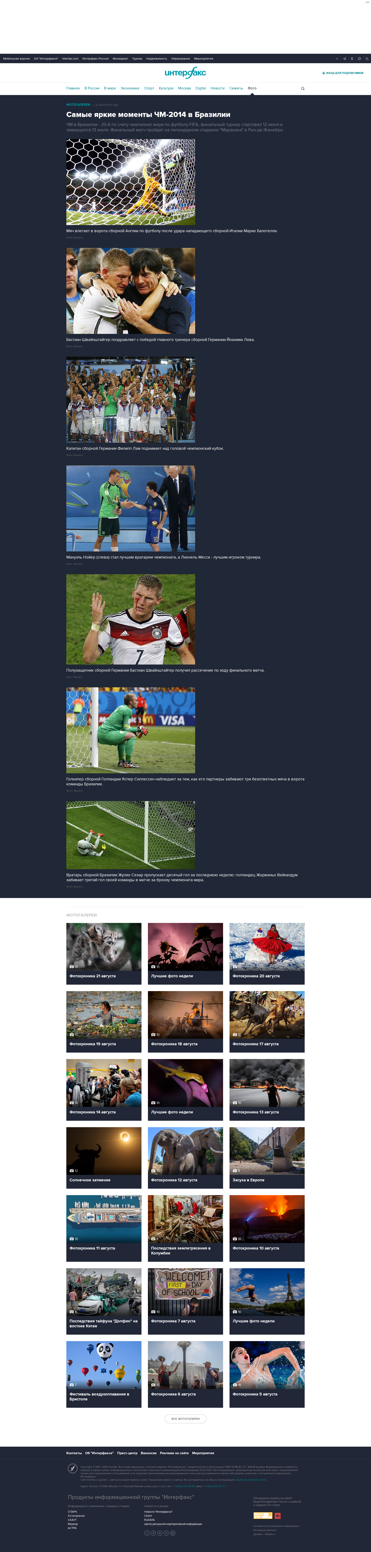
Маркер (73, 1524)
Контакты (74, 1453)
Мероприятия (203, 58)
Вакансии (149, 1453)
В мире (110, 88)
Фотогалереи (78, 105)
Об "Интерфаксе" (46, 58)
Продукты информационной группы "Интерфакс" (131, 1497)
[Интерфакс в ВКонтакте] (160, 1533)
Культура (166, 88)
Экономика (130, 88)
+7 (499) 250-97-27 (214, 1486)
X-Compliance (76, 1516)
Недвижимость (156, 58)
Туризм (137, 58)
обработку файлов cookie (250, 1479)
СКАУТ (72, 1520)
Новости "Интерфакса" (158, 1512)
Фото (252, 88)
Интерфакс (185, 72)
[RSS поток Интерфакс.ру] (166, 1533)
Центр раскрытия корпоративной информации (173, 1524)
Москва (184, 88)
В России (92, 88)
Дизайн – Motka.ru (264, 1534)
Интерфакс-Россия (95, 58)
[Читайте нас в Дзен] (147, 1533)
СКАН (148, 1516)
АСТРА (72, 1528)
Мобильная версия (16, 58)
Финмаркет (120, 58)
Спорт (149, 88)
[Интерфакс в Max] (173, 1533)
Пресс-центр (127, 1453)
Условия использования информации (276, 1526)
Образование (180, 58)
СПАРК (72, 1512)
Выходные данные (264, 1530)
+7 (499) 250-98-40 (184, 1486)
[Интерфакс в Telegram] (153, 1533)
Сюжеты (236, 88)
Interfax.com (70, 58)
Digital (201, 88)
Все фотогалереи (186, 1419)
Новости (218, 88)
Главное (73, 88)
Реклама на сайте (174, 1453)
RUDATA (149, 1520)
